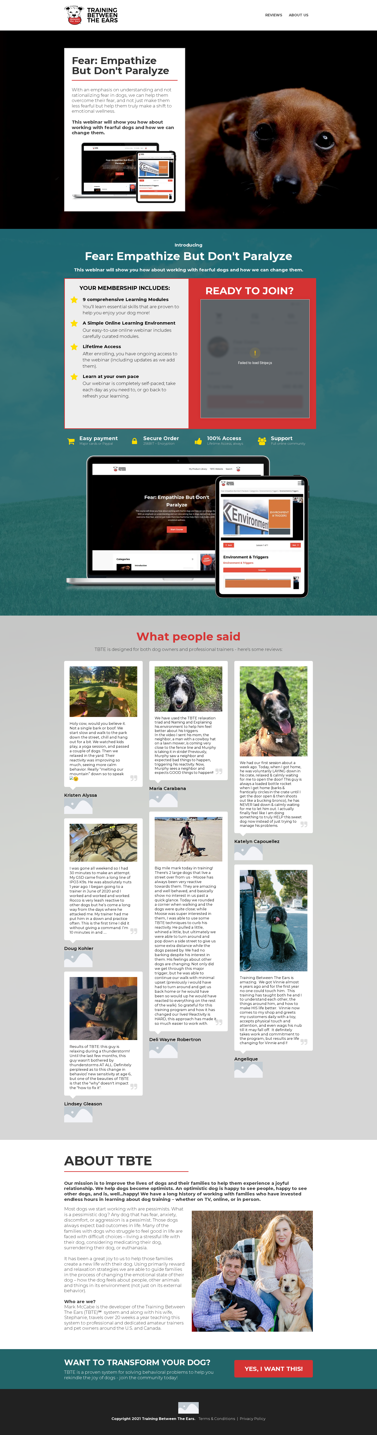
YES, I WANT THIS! (274, 1368)
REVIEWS (273, 15)
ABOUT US (298, 15)
